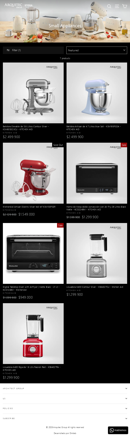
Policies (8, 408)
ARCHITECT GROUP (13, 388)
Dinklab (73, 433)
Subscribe (9, 418)
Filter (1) (16, 50)
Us (4, 398)
